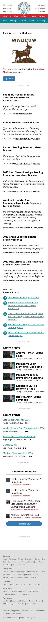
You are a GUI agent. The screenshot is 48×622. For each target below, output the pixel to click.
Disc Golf (8, 12)
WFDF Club (19, 431)
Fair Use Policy (27, 562)
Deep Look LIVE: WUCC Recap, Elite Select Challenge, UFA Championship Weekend (26, 316)
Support (13, 594)
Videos (32, 20)
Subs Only (41, 20)
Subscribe (39, 8)
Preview (36, 138)
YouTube (6, 601)
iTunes (28, 604)
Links (37, 572)
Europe (42, 16)
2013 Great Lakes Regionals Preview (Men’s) (19, 238)
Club (16, 16)
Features (6, 572)
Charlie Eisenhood (23, 138)
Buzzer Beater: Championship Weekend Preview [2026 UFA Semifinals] (23, 305)
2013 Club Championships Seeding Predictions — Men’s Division (23, 174)
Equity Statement (14, 562)
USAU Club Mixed (35, 359)
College (24, 16)
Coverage (21, 572)
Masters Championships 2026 (18, 453)
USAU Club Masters (20, 456)
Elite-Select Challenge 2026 (16, 419)
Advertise (12, 559)
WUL (25, 584)
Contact (20, 559)
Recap (40, 228)
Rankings (13, 20)
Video (26, 577)
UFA (16, 584)
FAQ (19, 594)
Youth (33, 16)
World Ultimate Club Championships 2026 (24, 428)
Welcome (6, 591)
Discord (8, 8)
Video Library (23, 565)
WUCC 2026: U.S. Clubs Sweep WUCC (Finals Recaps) (26, 334)
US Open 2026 (10, 444)
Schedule (8, 5)
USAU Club (19, 423)
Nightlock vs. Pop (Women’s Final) (26, 387)
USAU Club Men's (35, 370)
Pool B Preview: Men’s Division (21, 122)
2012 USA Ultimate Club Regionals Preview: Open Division (23, 263)
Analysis (36, 163)
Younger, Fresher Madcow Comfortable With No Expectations (18, 97)
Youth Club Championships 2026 (19, 436)
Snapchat (13, 604)
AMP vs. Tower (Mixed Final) (29, 354)
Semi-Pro (7, 16)
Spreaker (21, 604)
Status (14, 565)
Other (29, 114)
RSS (34, 604)
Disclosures (29, 559)
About (5, 559)
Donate (37, 559)
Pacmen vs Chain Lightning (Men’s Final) (29, 365)
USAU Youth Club (20, 440)
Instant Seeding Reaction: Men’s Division (22, 149)
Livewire (33, 577)
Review (19, 577)
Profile (35, 575)
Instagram (23, 601)
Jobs (35, 562)
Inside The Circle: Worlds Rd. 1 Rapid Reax (26, 491)
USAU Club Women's (36, 392)
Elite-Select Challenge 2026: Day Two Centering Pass (26, 326)
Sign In (40, 5)
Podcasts (23, 20)
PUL (21, 584)
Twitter (31, 601)
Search (40, 12)
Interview (21, 114)
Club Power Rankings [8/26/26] (23, 297)
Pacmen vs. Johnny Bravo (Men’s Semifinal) (30, 376)
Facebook (15, 601)
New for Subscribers (19, 591)
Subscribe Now (24, 524)
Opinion (7, 575)
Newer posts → (8, 289)
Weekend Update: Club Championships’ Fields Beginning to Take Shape (22, 203)
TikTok (5, 604)
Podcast (21, 575)
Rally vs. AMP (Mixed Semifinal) (28, 398)
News (5, 20)
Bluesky (39, 601)
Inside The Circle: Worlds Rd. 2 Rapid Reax (26, 480)
